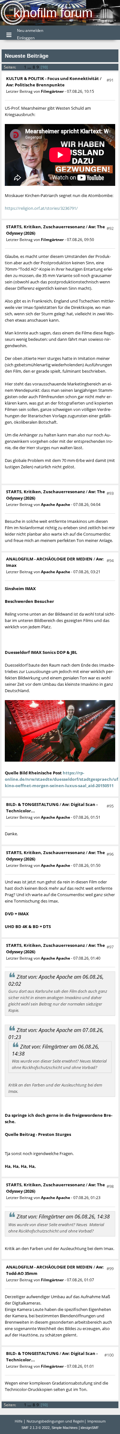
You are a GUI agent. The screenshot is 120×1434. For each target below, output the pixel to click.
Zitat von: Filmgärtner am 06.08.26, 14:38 (55, 1050)
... (30, 67)
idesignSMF (90, 1428)
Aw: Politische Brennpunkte (35, 85)
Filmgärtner (52, 91)
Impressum (96, 1421)
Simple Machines (65, 1428)
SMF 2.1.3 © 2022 (35, 1428)
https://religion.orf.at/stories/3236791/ (41, 208)
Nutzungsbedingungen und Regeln (55, 1421)
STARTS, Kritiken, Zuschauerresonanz (45, 227)
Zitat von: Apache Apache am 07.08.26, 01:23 (56, 1034)
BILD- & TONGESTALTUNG (32, 804)
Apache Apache (55, 504)
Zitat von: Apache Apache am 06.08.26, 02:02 (56, 980)
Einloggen (26, 37)
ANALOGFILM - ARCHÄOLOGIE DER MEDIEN (49, 559)
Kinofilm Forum (52, 13)
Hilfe (18, 1421)
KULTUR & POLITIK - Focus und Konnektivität (52, 78)
